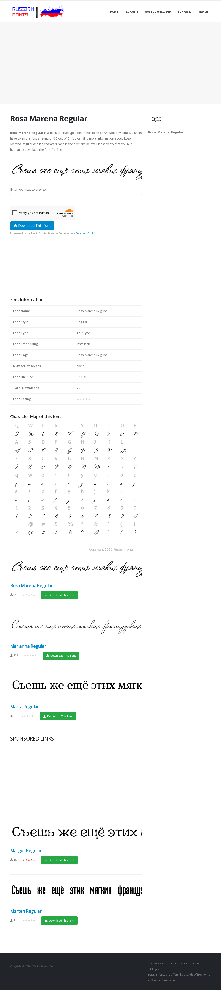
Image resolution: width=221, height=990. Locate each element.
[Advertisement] (110, 63)
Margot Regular (25, 850)
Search (203, 11)
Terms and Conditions (87, 233)
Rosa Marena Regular (31, 585)
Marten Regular (25, 911)
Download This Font (34, 225)
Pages (155, 969)
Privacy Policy (158, 963)
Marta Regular (24, 707)
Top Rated (185, 11)
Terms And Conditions (186, 963)
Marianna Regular (28, 646)
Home (114, 11)
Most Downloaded (158, 11)
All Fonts (131, 11)
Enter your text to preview (28, 189)
